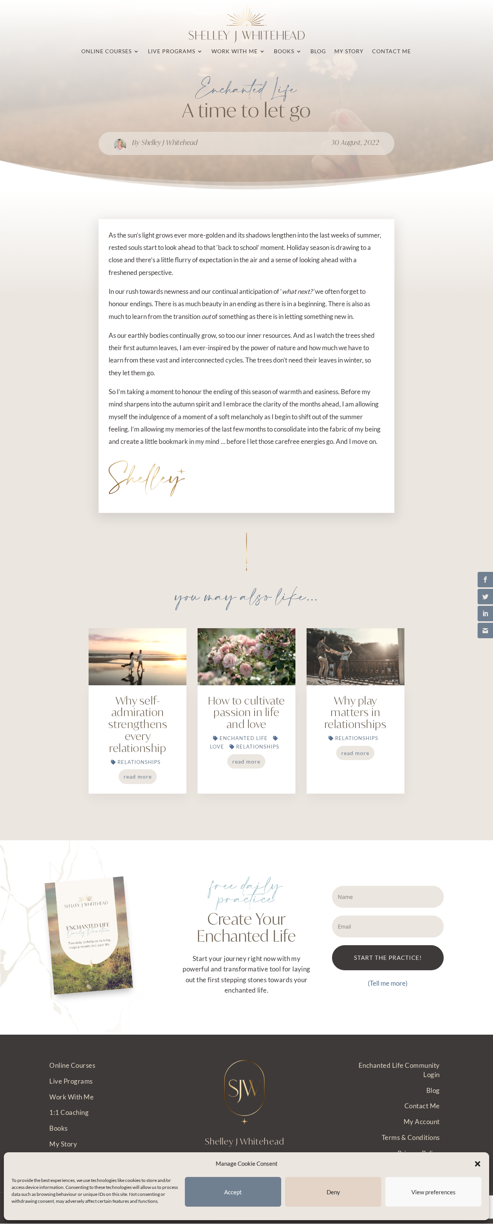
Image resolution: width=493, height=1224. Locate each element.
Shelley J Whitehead (169, 142)
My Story (63, 1144)
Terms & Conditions (411, 1137)
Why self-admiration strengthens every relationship (138, 724)
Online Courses (72, 1065)
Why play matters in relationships (355, 712)
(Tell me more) (387, 983)
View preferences (433, 1192)
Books (58, 1128)
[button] (477, 1164)
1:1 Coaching (69, 1112)
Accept (233, 1192)
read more (138, 776)
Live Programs (71, 1081)
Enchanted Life (247, 90)
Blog (433, 1090)
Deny (333, 1192)
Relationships (139, 762)
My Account (422, 1122)
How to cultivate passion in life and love (246, 712)
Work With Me (71, 1097)
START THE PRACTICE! (388, 957)
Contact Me (422, 1106)
